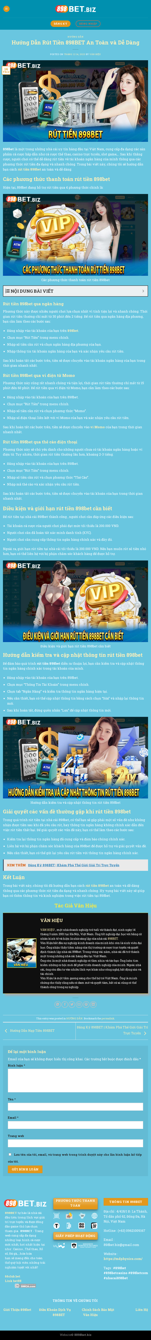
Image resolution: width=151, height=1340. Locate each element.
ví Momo (97, 427)
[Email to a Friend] (79, 1004)
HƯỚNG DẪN (75, 36)
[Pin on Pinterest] (86, 1004)
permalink (108, 1018)
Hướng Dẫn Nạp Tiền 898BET (32, 1031)
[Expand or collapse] (143, 291)
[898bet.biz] (75, 9)
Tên (12, 1099)
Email (13, 1117)
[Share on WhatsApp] (57, 1004)
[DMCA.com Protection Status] (25, 1286)
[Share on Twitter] (72, 1004)
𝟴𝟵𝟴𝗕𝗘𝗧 (11, 1213)
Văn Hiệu (90, 1315)
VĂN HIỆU (95, 54)
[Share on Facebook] (65, 1004)
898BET (113, 938)
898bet (72, 331)
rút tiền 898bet (29, 169)
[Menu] (6, 9)
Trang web (16, 1136)
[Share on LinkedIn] (93, 1004)
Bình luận (16, 1065)
